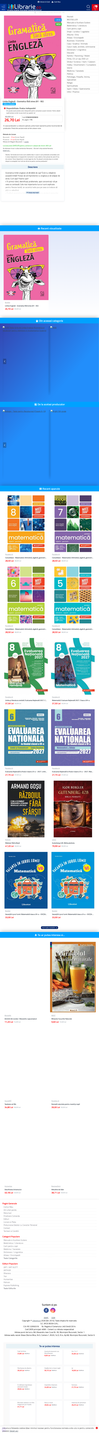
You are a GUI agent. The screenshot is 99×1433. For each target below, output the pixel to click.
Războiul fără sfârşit (12, 843)
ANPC (46, 1317)
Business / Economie (75, 40)
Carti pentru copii (74, 28)
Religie (70, 82)
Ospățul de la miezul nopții (52, 1368)
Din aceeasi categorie (51, 321)
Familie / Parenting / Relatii (78, 55)
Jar (72, 1368)
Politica (70, 73)
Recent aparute (51, 489)
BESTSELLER (72, 19)
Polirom (8, 840)
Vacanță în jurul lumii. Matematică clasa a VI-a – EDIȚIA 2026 (73, 914)
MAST (53, 1015)
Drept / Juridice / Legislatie (78, 31)
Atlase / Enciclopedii (75, 37)
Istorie (69, 67)
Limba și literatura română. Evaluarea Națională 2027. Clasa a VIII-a (26, 700)
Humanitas (8, 1186)
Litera (54, 840)
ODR (53, 1317)
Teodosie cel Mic (10, 1104)
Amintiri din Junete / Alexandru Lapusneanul (21, 1019)
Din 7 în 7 (75, 1351)
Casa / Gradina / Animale (77, 43)
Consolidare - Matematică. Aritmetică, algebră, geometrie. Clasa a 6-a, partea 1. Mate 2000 (26, 629)
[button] (4, 361)
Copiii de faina (21, 1351)
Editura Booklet (9, 104)
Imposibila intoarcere (50, 1385)
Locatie (26, 142)
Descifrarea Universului (13, 1189)
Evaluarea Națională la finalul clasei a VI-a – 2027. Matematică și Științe (73, 772)
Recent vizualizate (51, 228)
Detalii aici (14, 1431)
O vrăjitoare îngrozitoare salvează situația (24, 1386)
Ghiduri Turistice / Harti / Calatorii (81, 61)
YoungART (8, 1101)
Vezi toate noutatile (48, 927)
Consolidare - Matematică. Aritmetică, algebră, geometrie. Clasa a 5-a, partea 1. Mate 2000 (73, 629)
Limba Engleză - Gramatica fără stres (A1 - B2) (21, 306)
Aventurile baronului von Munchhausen (51, 1352)
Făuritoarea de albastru (24, 1368)
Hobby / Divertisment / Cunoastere (81, 64)
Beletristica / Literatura (77, 25)
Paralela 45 (9, 554)
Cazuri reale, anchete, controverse (81, 46)
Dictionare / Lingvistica (76, 49)
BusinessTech (55, 1186)
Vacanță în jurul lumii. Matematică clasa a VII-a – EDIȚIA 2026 (26, 914)
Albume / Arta (73, 34)
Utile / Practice (73, 91)
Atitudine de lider (57, 1189)
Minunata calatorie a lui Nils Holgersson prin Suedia (25, 1403)
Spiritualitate (72, 85)
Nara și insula (48, 1403)
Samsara (74, 1385)
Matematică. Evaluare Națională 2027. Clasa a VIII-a (71, 700)
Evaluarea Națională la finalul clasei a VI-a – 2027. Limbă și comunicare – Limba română (26, 772)
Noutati (70, 16)
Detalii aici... (6, 151)
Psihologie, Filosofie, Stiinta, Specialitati (78, 78)
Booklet (7, 302)
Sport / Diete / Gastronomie (78, 88)
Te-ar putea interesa (49, 1346)
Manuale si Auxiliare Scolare (78, 22)
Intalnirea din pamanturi (79, 1403)
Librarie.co (36, 1320)
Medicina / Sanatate (75, 70)
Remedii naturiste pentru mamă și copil (65, 1104)
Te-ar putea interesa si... (51, 935)
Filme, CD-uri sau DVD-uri (77, 58)
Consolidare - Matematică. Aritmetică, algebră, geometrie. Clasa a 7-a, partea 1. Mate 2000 (73, 558)
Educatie (70, 52)
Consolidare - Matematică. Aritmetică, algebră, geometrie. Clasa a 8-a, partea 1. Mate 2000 (26, 558)
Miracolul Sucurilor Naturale (61, 1019)
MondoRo (8, 1015)
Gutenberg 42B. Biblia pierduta (63, 843)
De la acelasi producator (51, 404)
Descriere (33, 167)
